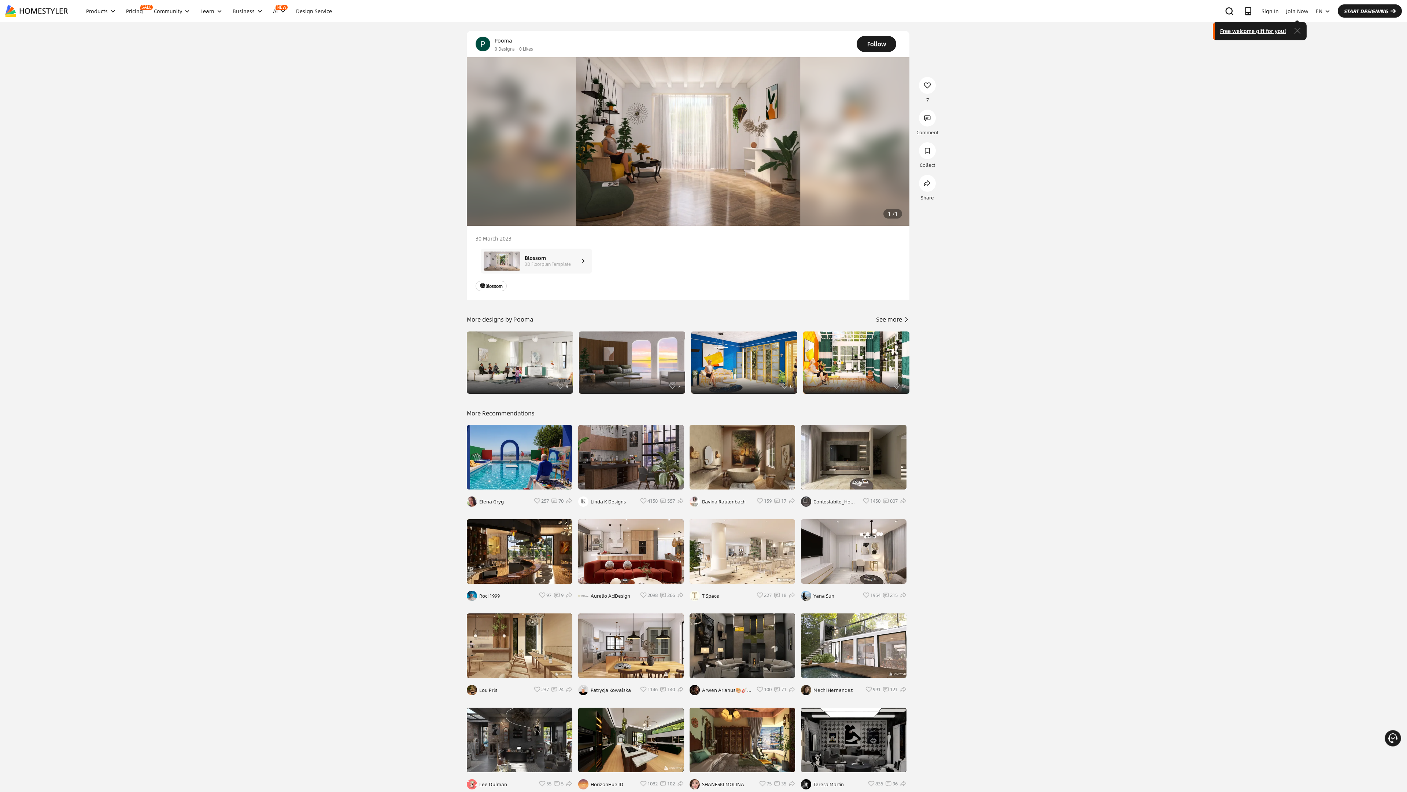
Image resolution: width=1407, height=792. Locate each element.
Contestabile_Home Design (835, 501)
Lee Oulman (493, 784)
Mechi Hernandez (833, 690)
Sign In (1270, 11)
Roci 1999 (489, 596)
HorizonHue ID (607, 784)
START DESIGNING (1366, 11)
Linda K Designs (608, 501)
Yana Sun (823, 596)
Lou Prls (488, 690)
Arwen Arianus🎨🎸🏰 (724, 690)
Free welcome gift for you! (1253, 30)
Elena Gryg (491, 501)
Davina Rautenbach (724, 501)
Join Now (1297, 11)
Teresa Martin (828, 784)
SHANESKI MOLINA (723, 784)
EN (1319, 11)
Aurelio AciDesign (610, 596)
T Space (710, 596)
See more (890, 319)
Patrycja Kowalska (611, 690)
